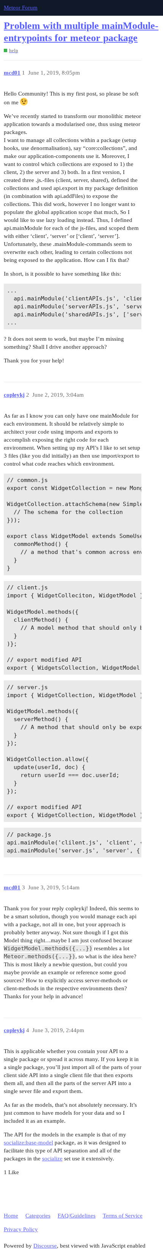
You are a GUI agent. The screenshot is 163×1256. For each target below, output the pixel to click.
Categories (37, 1216)
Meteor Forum (21, 8)
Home (11, 1216)
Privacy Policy (21, 1229)
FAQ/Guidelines (77, 1216)
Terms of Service (123, 1216)
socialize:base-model (28, 1142)
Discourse (45, 1246)
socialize (52, 1158)
